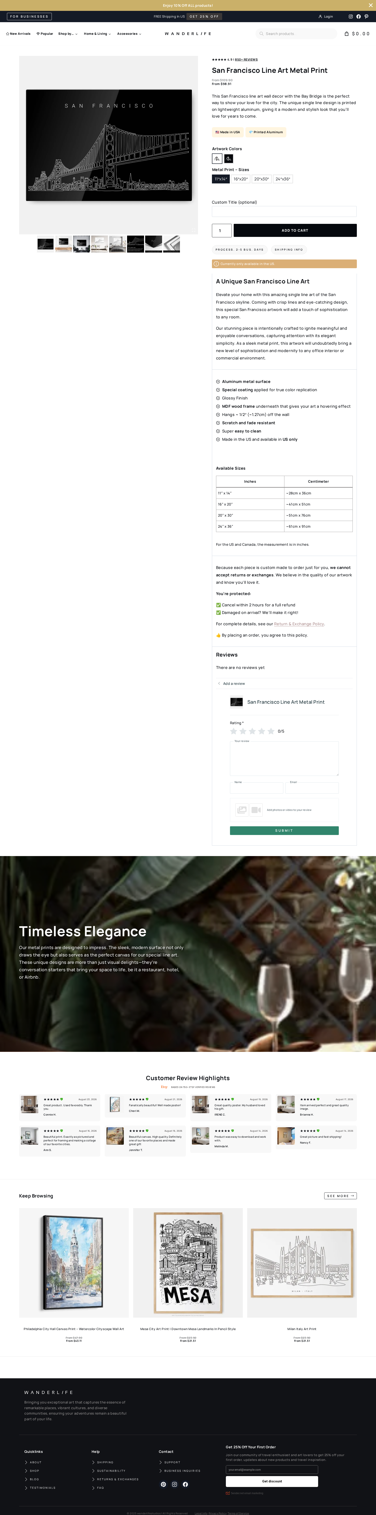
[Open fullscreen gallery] (193, 230)
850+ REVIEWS (246, 59)
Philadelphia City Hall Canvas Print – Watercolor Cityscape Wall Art (74, 1329)
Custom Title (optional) (234, 202)
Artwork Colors (227, 148)
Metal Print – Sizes (230, 169)
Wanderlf (186, 34)
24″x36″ (283, 178)
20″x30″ (261, 178)
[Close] (371, 5)
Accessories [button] (127, 34)
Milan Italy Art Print (301, 1329)
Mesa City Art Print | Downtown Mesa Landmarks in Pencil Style (188, 1329)
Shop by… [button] (66, 34)
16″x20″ (241, 178)
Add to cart (295, 230)
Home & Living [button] (95, 34)
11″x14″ (221, 178)
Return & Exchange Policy (299, 623)
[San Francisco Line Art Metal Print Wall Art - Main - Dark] (108, 145)
